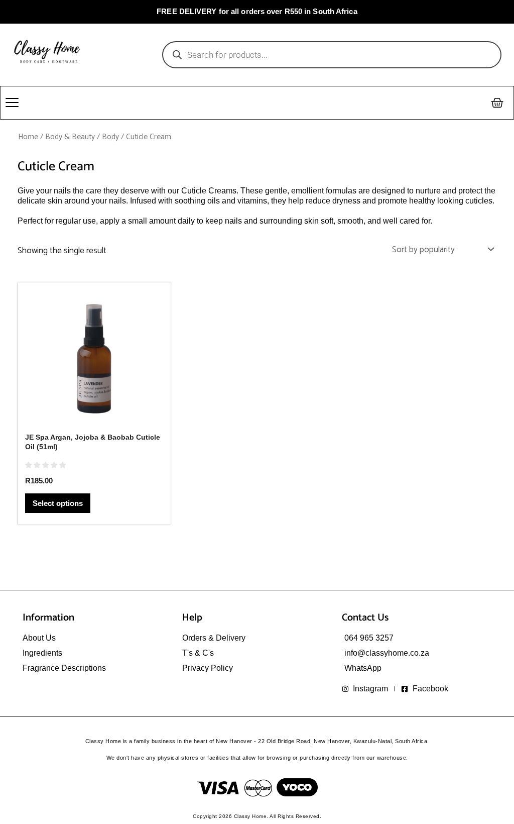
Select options (58, 503)
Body (110, 137)
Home (28, 137)
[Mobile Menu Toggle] (12, 102)
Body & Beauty (70, 137)
